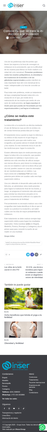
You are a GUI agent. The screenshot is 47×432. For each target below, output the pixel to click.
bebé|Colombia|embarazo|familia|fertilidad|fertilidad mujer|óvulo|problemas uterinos (23, 243)
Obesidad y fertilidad (14, 343)
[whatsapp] (19, 408)
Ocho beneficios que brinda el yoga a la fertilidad (23, 316)
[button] (4, 5)
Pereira (4, 386)
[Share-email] (36, 254)
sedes (28, 224)
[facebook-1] (4, 408)
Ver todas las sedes (9, 399)
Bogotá (4, 377)
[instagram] (9, 408)
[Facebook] (32, 254)
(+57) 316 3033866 (13, 395)
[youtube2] (14, 408)
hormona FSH (24, 174)
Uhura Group (20, 429)
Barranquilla (6, 383)
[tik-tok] (23, 408)
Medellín (5, 380)
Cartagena (6, 389)
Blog (23, 27)
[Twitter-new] (28, 254)
